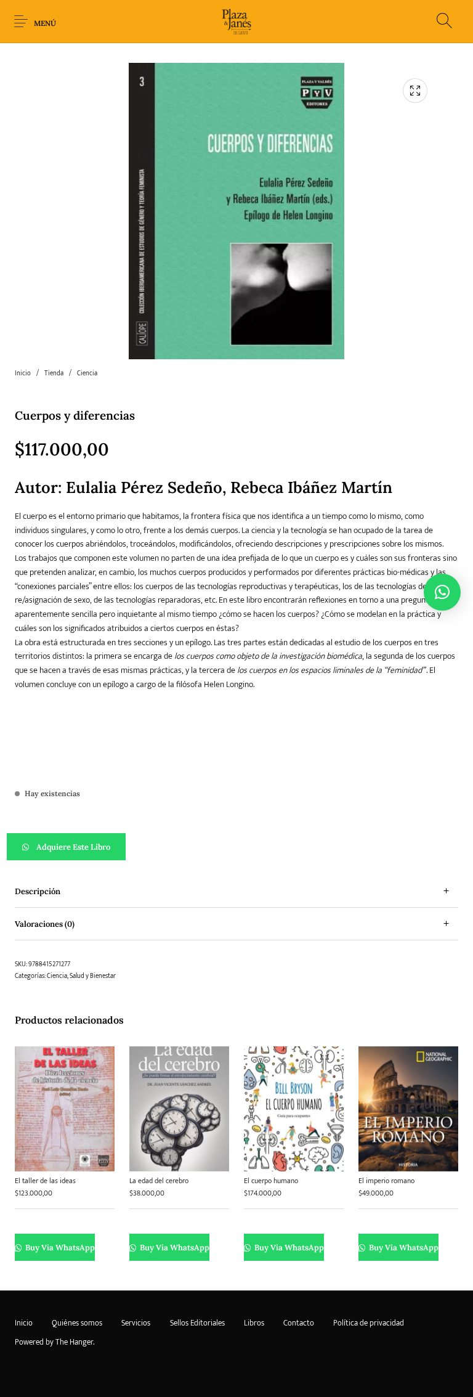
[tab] (236, 891)
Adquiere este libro (73, 847)
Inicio (23, 373)
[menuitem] (23, 1324)
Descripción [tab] (37, 891)
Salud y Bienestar (93, 976)
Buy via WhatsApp (59, 1247)
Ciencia (87, 373)
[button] (236, 846)
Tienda (53, 373)
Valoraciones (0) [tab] (45, 924)
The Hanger (74, 1342)
